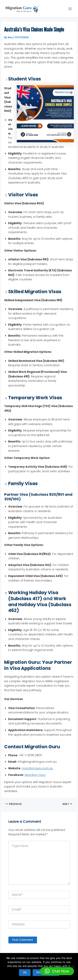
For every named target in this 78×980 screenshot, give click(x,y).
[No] (73, 967)
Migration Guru (35, 775)
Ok (25, 972)
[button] (57, 971)
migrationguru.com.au (37, 768)
